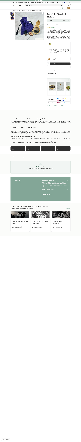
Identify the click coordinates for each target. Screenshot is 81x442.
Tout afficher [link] (68, 208)
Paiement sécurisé (46, 2)
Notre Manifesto (21, 116)
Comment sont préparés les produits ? (48, 180)
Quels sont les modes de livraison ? (48, 189)
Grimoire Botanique (26, 2)
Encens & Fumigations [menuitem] (22, 7)
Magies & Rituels (15, 10)
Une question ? (49, 75)
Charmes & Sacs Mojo (28, 10)
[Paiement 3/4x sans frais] (68, 67)
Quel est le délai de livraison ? (47, 191)
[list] (59, 88)
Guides (42, 2)
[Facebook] (57, 2)
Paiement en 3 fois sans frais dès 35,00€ (50, 0)
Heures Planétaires (20, 2)
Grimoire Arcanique (38, 2)
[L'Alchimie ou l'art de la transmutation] (61, 214)
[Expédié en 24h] (69, 67)
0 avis (54, 17)
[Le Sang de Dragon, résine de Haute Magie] (20, 214)
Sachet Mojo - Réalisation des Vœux (37, 10)
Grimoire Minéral (32, 2)
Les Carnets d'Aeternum (13, 2)
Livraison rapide (52, 2)
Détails (13, 116)
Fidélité (68, 58)
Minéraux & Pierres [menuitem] (13, 7)
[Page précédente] (67, 80)
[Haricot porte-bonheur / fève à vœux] (52, 86)
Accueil (11, 10)
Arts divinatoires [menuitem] (31, 7)
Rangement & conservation (51, 73)
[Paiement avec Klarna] (67, 67)
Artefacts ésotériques (22, 10)
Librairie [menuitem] (51, 7)
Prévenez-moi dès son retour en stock (60, 63)
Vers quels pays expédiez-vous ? (47, 194)
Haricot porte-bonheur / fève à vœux (51, 92)
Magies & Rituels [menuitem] (39, 7)
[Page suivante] (69, 80)
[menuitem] (13, 2)
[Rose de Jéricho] (69, 86)
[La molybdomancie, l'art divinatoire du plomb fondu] (41, 214)
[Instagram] (59, 2)
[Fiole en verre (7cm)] (60, 86)
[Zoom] (42, 13)
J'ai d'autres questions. (45, 197)
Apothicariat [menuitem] (46, 7)
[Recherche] (61, 5)
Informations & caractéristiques (52, 70)
